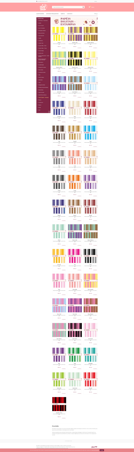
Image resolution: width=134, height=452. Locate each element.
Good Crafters (41, 77)
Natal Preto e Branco (42, 94)
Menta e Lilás (75, 241)
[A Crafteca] (43, 6)
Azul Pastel (90, 92)
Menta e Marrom (90, 241)
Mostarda (59, 265)
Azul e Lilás (59, 92)
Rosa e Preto (75, 339)
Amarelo (59, 43)
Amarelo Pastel (90, 68)
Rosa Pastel (90, 339)
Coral (75, 166)
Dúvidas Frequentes (52, 13)
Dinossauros (40, 62)
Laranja (75, 191)
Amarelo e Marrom (90, 43)
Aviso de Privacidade (95, 450)
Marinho (59, 216)
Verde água (90, 364)
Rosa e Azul (59, 315)
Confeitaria (40, 40)
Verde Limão (59, 389)
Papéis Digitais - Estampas (43, 97)
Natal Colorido (41, 92)
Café (59, 142)
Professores (40, 102)
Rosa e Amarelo (90, 290)
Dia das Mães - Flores (42, 48)
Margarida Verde (41, 84)
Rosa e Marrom (90, 315)
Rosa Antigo (75, 290)
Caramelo (75, 142)
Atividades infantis (42, 30)
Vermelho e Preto (59, 413)
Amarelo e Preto (75, 68)
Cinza (59, 166)
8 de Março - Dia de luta (43, 20)
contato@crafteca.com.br (43, 1)
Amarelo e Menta (59, 68)
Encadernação (41, 64)
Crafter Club (40, 43)
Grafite (59, 191)
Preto (90, 265)
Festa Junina (40, 69)
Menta (59, 241)
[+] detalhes (64, 47)
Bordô (90, 117)
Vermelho (90, 389)
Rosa (59, 290)
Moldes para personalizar (43, 87)
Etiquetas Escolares (42, 67)
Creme (90, 166)
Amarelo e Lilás (75, 43)
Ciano (90, 142)
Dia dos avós (40, 53)
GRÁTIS (63, 13)
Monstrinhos (40, 89)
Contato (69, 13)
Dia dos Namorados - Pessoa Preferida (42, 59)
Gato (39, 74)
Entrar (95, 1)
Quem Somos (40, 13)
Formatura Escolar (41, 72)
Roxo (59, 364)
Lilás (90, 191)
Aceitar (101, 450)
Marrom (75, 216)
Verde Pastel (75, 389)
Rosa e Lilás (75, 315)
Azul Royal (59, 117)
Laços (39, 82)
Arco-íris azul (41, 25)
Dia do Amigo (41, 50)
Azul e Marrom (75, 92)
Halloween (40, 79)
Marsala (90, 216)
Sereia (39, 107)
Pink (75, 265)
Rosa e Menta (59, 339)
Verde (75, 364)
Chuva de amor (41, 35)
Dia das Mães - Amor (42, 45)
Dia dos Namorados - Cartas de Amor (43, 56)
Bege (75, 117)
